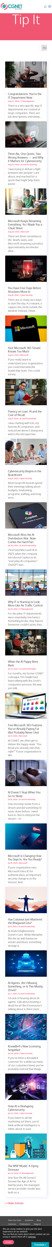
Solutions (29, 1220)
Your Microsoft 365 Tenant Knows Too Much (24, 349)
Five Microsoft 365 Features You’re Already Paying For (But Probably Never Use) (25, 728)
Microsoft (25, 232)
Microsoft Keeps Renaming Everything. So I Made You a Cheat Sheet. (25, 224)
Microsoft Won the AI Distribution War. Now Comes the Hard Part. (22, 538)
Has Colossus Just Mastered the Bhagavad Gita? (25, 921)
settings (32, 1236)
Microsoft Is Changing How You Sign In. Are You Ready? (25, 857)
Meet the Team (14, 1220)
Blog (39, 1220)
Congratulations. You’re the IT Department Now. (24, 95)
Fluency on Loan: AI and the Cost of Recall (25, 413)
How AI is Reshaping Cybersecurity (20, 1107)
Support (37, 1224)
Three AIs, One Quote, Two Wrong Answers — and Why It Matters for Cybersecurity (25, 157)
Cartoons (12, 1224)
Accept (8, 1242)
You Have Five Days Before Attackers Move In (24, 289)
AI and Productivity (29, 164)
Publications (25, 1224)
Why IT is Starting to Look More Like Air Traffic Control (25, 603)
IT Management (27, 101)
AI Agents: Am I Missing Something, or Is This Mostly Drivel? (25, 986)
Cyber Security (26, 295)
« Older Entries (14, 1203)
